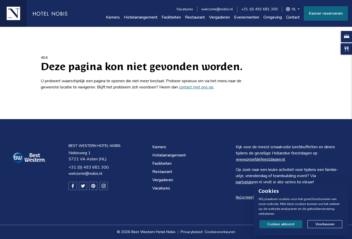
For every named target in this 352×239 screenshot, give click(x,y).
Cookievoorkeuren (220, 231)
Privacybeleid (192, 231)
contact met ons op (196, 87)
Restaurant (195, 17)
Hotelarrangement (140, 17)
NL (294, 9)
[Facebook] (73, 186)
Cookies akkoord (280, 224)
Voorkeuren (324, 224)
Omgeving (272, 17)
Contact (293, 17)
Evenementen (246, 17)
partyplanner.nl (249, 182)
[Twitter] (83, 186)
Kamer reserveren (326, 13)
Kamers (113, 17)
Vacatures (184, 9)
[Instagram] (103, 186)
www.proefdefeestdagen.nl (260, 159)
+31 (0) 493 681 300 (259, 9)
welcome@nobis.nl (217, 9)
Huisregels (246, 197)
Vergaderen (219, 17)
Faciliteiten (171, 17)
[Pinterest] (93, 186)
